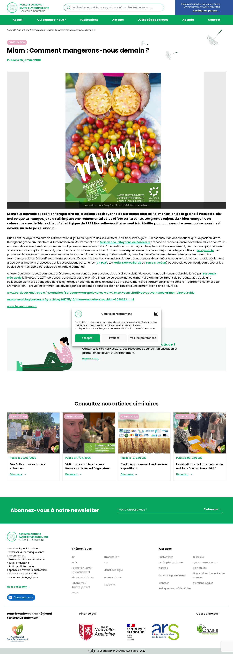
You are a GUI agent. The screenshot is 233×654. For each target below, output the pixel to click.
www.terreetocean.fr (22, 306)
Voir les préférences (143, 338)
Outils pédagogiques (152, 20)
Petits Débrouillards (127, 263)
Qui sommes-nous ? (51, 20)
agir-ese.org (90, 358)
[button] (156, 314)
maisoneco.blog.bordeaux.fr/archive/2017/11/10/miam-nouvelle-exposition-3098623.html (70, 299)
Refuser (114, 338)
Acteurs (118, 20)
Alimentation (38, 30)
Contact (214, 20)
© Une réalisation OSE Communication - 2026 (121, 650)
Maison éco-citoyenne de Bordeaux (125, 242)
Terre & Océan (156, 263)
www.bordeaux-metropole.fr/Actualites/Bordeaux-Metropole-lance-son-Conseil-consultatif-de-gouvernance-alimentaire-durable (100, 293)
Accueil (18, 20)
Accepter (87, 338)
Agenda (188, 20)
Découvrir (16, 474)
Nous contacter (17, 586)
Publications (89, 20)
